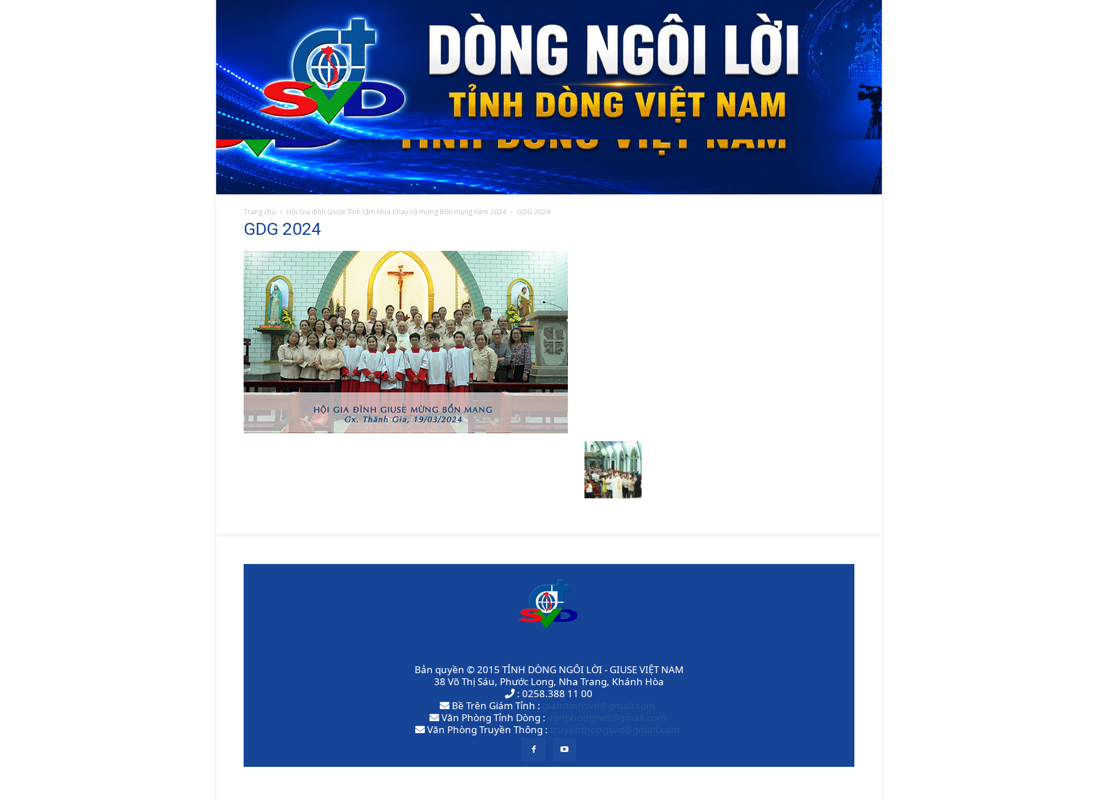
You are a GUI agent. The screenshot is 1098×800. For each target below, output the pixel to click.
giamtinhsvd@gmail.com (599, 705)
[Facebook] (533, 749)
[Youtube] (564, 749)
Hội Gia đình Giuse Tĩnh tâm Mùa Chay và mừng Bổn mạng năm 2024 (396, 212)
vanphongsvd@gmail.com (607, 717)
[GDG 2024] (406, 429)
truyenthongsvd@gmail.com (615, 729)
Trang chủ (260, 212)
